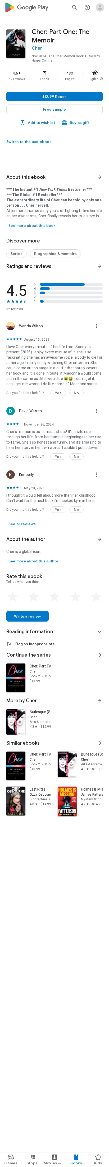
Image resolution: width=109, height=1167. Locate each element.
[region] (54, 76)
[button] (54, 109)
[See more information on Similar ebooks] (99, 743)
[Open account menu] (100, 7)
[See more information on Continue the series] (99, 655)
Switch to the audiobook (29, 141)
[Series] (16, 254)
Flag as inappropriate (30, 644)
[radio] (12, 596)
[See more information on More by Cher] (99, 700)
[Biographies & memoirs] (55, 254)
